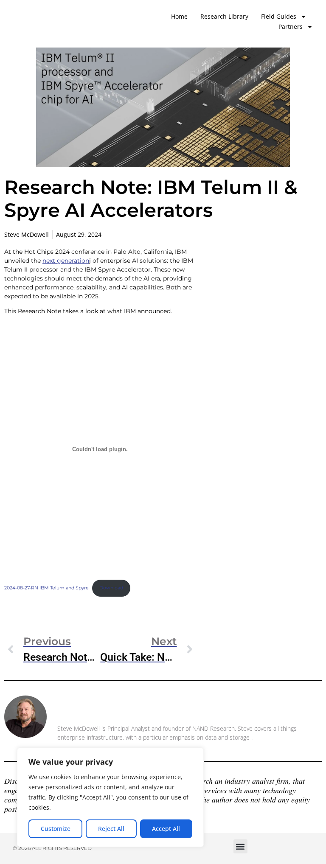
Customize (55, 829)
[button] (240, 846)
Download (111, 588)
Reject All (111, 829)
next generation (65, 260)
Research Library (224, 16)
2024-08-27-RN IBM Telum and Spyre (46, 588)
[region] (110, 797)
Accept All (166, 829)
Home (179, 16)
